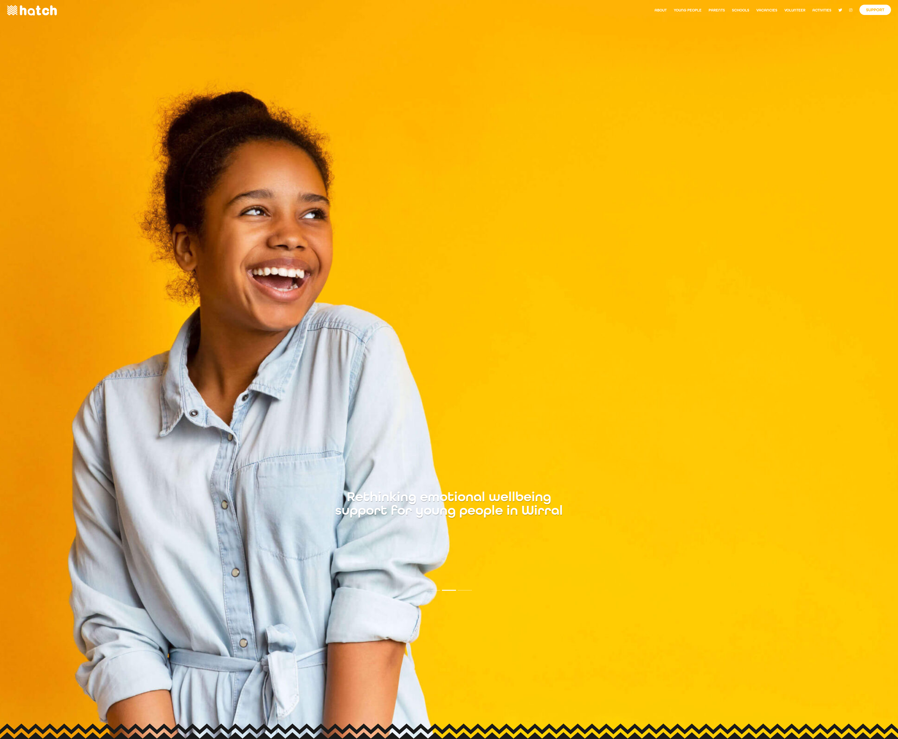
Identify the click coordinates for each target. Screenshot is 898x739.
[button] (449, 590)
